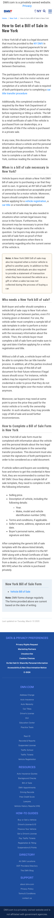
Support (27, 877)
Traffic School (27, 750)
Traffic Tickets (27, 754)
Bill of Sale (27, 783)
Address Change (27, 695)
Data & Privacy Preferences (27, 638)
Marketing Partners (27, 649)
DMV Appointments (27, 787)
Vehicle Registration (27, 759)
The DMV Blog (27, 870)
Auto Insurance (27, 699)
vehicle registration (35, 201)
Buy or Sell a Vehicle (27, 820)
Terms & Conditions (27, 893)
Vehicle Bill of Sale (20, 591)
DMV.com (27, 687)
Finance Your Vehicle (27, 829)
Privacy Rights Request (27, 644)
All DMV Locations (27, 861)
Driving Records (27, 792)
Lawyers (27, 801)
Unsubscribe (27, 653)
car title (6, 204)
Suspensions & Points (27, 847)
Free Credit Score (27, 797)
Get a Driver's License (27, 833)
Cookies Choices (27, 658)
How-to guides (27, 813)
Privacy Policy (27, 889)
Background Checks (27, 778)
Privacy (27, 6)
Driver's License (27, 713)
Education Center (27, 722)
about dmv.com (27, 884)
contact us (27, 898)
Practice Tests (27, 727)
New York (13, 18)
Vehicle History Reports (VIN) (27, 806)
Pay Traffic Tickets (27, 838)
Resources (27, 767)
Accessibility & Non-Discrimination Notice (27, 667)
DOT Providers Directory (27, 866)
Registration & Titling (27, 843)
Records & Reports (27, 741)
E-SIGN (27, 672)
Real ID (27, 736)
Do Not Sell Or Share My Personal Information (27, 663)
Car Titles (27, 709)
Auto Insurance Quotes (27, 773)
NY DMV (38, 43)
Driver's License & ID (27, 824)
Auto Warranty (27, 704)
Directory (27, 854)
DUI (27, 718)
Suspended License (27, 745)
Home (4, 18)
